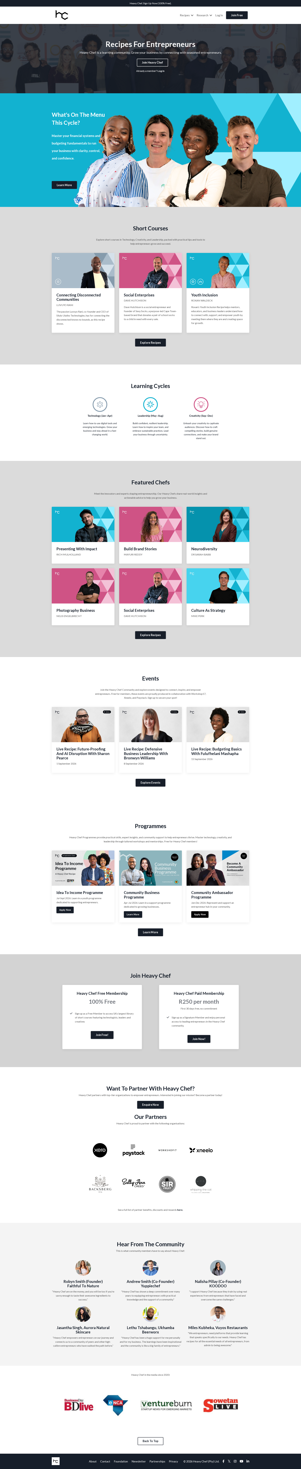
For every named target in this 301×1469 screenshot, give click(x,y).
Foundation (121, 1461)
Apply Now (65, 910)
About (93, 1461)
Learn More (133, 914)
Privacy (173, 1461)
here (179, 1209)
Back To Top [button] (150, 1441)
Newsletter (139, 1461)
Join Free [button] (237, 15)
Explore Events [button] (151, 782)
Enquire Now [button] (150, 1104)
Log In (219, 15)
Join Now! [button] (199, 1039)
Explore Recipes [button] (150, 342)
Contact (105, 1461)
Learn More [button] (64, 185)
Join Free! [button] (102, 1035)
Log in (161, 70)
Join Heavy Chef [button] (152, 62)
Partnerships (157, 1461)
